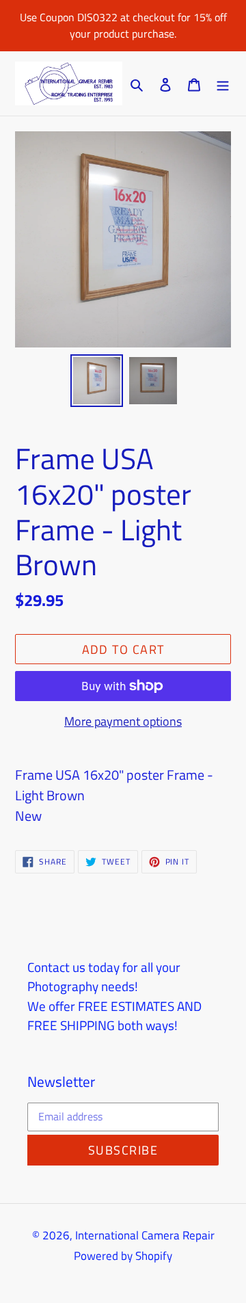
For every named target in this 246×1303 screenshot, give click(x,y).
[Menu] (222, 83)
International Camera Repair (145, 1235)
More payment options (123, 721)
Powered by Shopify (123, 1256)
